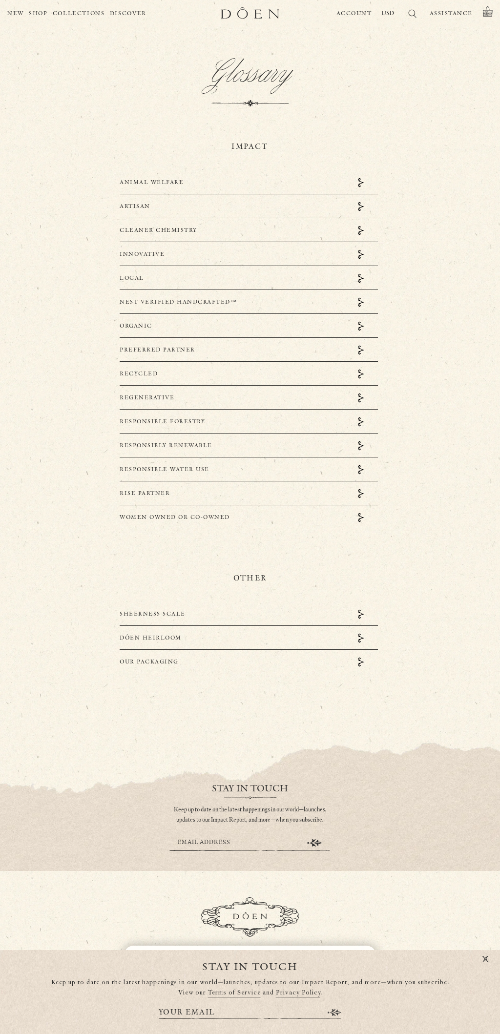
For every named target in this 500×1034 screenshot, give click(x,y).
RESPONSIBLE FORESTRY (162, 421)
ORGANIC (136, 326)
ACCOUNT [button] (354, 13)
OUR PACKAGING (149, 661)
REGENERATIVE (147, 397)
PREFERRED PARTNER (157, 349)
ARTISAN (135, 206)
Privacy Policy (298, 993)
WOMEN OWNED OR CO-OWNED (175, 517)
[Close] (485, 959)
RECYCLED (139, 373)
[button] (487, 13)
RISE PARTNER (145, 493)
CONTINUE (314, 843)
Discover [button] (128, 13)
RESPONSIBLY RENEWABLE (166, 445)
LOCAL (132, 278)
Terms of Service (234, 993)
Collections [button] (79, 13)
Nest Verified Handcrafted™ (178, 302)
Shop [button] (38, 13)
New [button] (15, 13)
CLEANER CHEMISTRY (158, 230)
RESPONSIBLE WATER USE (164, 469)
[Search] (412, 15)
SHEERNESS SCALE (153, 614)
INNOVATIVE (142, 254)
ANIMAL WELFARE (152, 182)
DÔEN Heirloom (151, 637)
